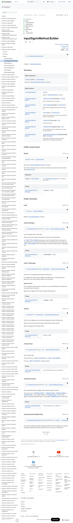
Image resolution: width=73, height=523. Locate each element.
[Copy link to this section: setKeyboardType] (37, 379)
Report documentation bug (67, 481)
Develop (35, 15)
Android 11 (49, 490)
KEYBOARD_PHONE (50, 393)
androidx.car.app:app (63, 44)
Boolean (49, 136)
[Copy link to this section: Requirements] (33, 283)
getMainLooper (31, 169)
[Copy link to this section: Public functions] (38, 199)
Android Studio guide (59, 479)
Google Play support (67, 485)
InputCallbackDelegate (51, 178)
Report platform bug (67, 477)
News (22, 488)
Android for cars (41, 486)
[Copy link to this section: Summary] (33, 70)
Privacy (31, 488)
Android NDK (59, 491)
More (16, 1)
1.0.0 (67, 48)
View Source (64, 46)
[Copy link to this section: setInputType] (34, 344)
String (62, 98)
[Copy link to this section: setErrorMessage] (37, 263)
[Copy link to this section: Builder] (29, 153)
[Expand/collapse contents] (32, 19)
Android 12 (49, 487)
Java (67, 50)
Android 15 (49, 480)
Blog (22, 490)
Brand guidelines (34, 516)
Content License (60, 440)
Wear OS (40, 480)
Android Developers (28, 15)
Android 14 (49, 483)
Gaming (31, 476)
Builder (27, 79)
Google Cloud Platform (26, 508)
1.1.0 (67, 153)
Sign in (69, 1)
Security (23, 483)
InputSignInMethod (35, 64)
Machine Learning (32, 479)
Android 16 (49, 478)
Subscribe (55, 519)
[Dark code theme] (67, 54)
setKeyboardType (47, 126)
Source (22, 485)
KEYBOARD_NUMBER (60, 393)
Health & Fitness (31, 482)
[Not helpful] (67, 15)
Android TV (40, 489)
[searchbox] (9, 12)
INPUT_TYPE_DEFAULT (40, 358)
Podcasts (23, 492)
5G (30, 491)
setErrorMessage (47, 105)
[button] (9, 15)
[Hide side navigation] (17, 520)
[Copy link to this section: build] (28, 205)
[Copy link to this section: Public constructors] (41, 147)
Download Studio (58, 489)
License (27, 516)
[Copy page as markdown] (30, 42)
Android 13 (49, 485)
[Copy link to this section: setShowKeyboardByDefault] (44, 414)
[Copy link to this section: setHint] (30, 309)
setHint (45, 112)
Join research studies (67, 488)
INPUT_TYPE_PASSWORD (32, 240)
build (44, 92)
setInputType (46, 120)
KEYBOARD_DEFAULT (40, 393)
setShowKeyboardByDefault (50, 134)
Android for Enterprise (23, 480)
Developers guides (58, 483)
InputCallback (40, 79)
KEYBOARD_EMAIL (28, 395)
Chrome (23, 504)
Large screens (41, 477)
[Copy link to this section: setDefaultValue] (36, 223)
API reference (6, 7)
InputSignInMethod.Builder (36, 56)
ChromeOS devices (40, 483)
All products (24, 511)
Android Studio (62, 1)
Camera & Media (32, 486)
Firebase (23, 506)
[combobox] (34, 1)
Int (59, 120)
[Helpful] (65, 15)
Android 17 (49, 476)
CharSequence (62, 105)
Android (23, 477)
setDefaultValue (47, 98)
